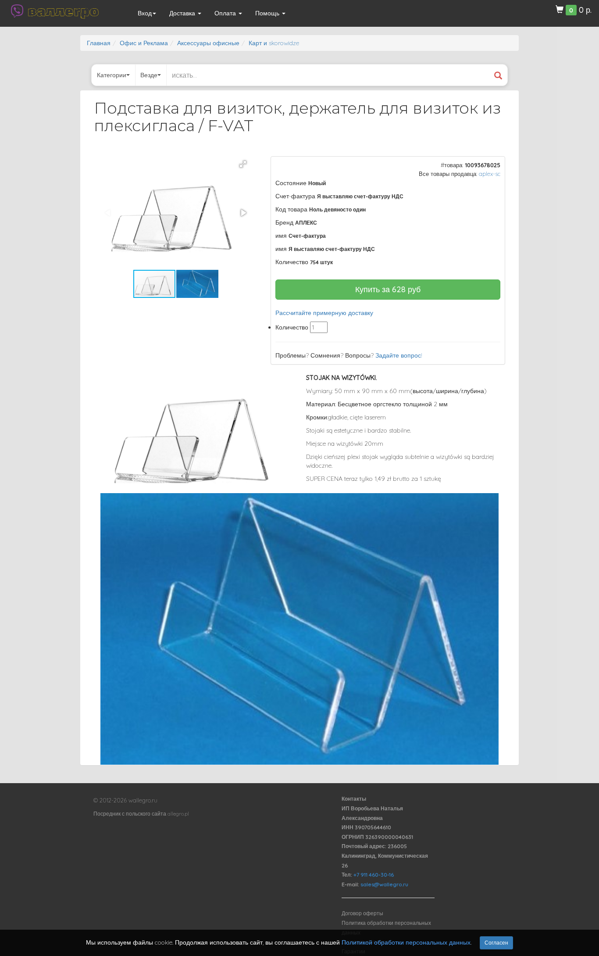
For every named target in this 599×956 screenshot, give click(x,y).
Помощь (268, 13)
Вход (145, 13)
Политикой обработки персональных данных (406, 942)
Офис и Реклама (144, 43)
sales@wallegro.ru (384, 884)
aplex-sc (489, 173)
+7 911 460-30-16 (373, 874)
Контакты (354, 798)
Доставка (183, 13)
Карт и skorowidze (274, 43)
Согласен (496, 942)
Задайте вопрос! (398, 355)
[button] (243, 164)
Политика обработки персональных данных (386, 928)
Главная (99, 43)
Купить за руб (388, 289)
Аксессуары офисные (208, 43)
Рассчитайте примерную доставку (324, 313)
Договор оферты (362, 913)
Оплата (226, 13)
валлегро (63, 11)
